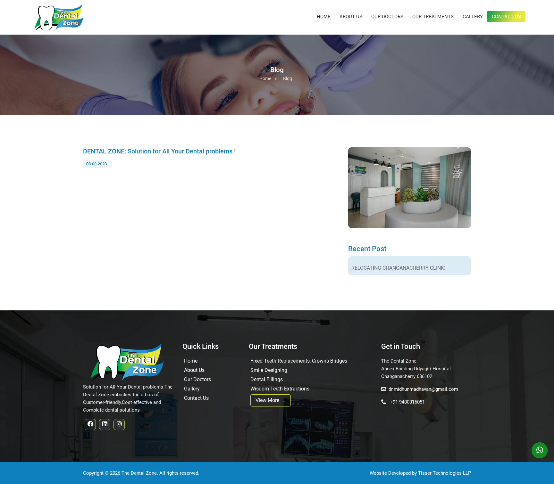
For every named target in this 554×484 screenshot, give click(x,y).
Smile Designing (268, 370)
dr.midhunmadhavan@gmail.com (423, 389)
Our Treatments (433, 17)
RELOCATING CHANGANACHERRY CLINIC (398, 268)
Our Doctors (387, 17)
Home (324, 17)
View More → (271, 400)
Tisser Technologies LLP (444, 473)
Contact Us (506, 17)
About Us (351, 17)
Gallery (473, 17)
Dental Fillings (266, 379)
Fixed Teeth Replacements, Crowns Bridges (298, 361)
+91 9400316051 (407, 402)
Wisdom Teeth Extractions (279, 389)
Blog (287, 78)
